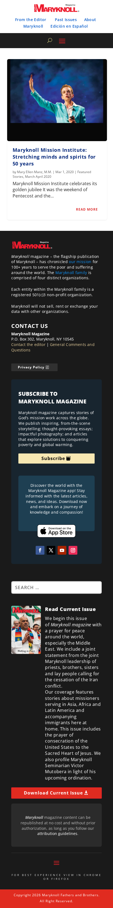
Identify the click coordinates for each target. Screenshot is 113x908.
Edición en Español (69, 26)
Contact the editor (28, 344)
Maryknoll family (71, 272)
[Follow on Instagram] (73, 550)
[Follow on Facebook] (40, 550)
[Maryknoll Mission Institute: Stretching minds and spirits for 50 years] (57, 100)
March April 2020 (38, 176)
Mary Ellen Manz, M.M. (34, 172)
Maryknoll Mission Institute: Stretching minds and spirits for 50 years (54, 157)
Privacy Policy (31, 367)
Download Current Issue (53, 793)
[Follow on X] (51, 550)
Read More (87, 209)
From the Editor (30, 19)
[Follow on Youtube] (62, 550)
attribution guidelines (57, 833)
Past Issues (66, 19)
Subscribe (53, 458)
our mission (80, 261)
